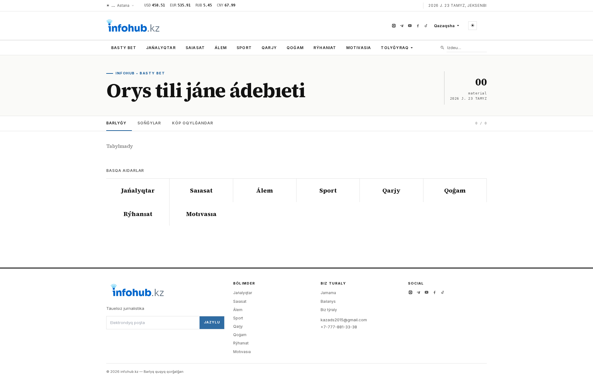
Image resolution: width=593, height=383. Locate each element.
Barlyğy (116, 123)
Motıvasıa (358, 47)
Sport (244, 47)
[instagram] (393, 25)
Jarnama (328, 292)
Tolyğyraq (395, 47)
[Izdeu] (442, 47)
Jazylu (212, 322)
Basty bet (123, 47)
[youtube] (409, 25)
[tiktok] (425, 25)
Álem (221, 47)
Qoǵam (295, 47)
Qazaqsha (444, 25)
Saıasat (195, 47)
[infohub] (132, 25)
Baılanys (328, 301)
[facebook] (417, 25)
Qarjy (269, 47)
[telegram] (401, 25)
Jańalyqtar (161, 47)
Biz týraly (329, 309)
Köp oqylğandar (192, 123)
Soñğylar (149, 123)
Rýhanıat (324, 47)
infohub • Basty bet (140, 73)
